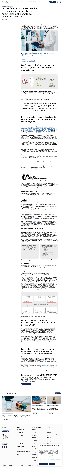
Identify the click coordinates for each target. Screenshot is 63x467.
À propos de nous (42, 1)
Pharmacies (34, 449)
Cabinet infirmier (35, 438)
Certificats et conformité (21, 437)
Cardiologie (34, 446)
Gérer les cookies (42, 461)
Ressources (35, 1)
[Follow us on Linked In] (4, 447)
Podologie (33, 443)
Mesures (24, 1)
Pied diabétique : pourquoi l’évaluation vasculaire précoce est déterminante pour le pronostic (53, 409)
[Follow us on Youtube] (6, 447)
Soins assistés (34, 432)
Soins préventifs (34, 457)
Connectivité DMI (20, 435)
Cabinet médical (34, 429)
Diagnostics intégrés (20, 429)
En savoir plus (6, 419)
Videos (48, 435)
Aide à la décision (20, 432)
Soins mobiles (34, 458)
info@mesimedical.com (6, 438)
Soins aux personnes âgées (36, 448)
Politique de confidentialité (36, 465)
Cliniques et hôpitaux (35, 430)
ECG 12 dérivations (20, 443)
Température (19, 454)
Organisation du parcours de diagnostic (24, 430)
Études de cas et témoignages (52, 434)
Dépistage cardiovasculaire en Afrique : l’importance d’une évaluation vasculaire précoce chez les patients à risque (38, 409)
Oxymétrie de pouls (20, 446)
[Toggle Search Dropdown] (60, 2)
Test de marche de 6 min (21, 452)
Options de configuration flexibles (23, 433)
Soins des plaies (34, 440)
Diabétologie (34, 441)
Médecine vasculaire (35, 445)
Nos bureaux (4, 444)
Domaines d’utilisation (36, 427)
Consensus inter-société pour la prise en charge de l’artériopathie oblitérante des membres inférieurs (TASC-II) (38, 132)
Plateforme (19, 1)
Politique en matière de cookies (55, 459)
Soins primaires (34, 437)
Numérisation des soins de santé (37, 461)
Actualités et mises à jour (51, 438)
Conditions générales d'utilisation (25, 465)
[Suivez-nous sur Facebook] (2, 447)
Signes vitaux (19, 455)
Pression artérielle (20, 448)
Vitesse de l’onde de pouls (21, 449)
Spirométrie (19, 445)
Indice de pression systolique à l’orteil (23, 451)
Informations (49, 432)
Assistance (49, 427)
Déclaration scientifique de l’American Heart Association (37, 128)
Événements (49, 437)
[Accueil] (5, 2)
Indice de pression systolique (7, 6)
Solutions (29, 1)
